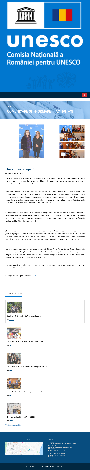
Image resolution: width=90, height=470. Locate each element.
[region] (24, 447)
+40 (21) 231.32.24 (57, 453)
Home (9, 107)
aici (35, 276)
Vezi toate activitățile (13, 425)
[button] (75, 94)
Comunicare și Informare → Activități (40, 111)
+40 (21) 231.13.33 (57, 450)
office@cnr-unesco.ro (63, 448)
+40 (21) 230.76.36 (57, 456)
